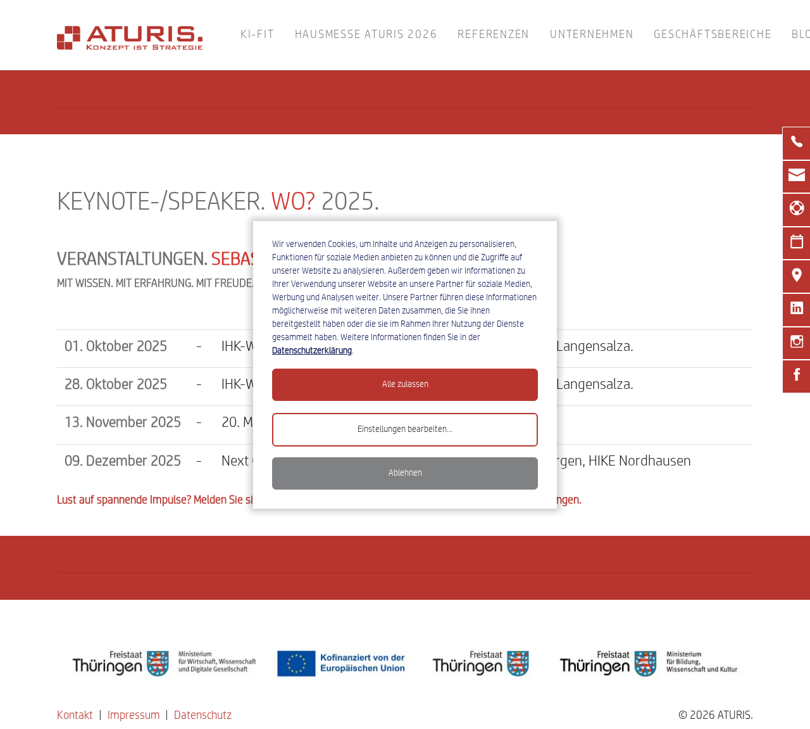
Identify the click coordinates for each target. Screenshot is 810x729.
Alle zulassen (405, 384)
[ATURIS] (131, 35)
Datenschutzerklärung (312, 350)
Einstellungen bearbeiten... (405, 429)
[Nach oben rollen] (780, 699)
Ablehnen (405, 473)
